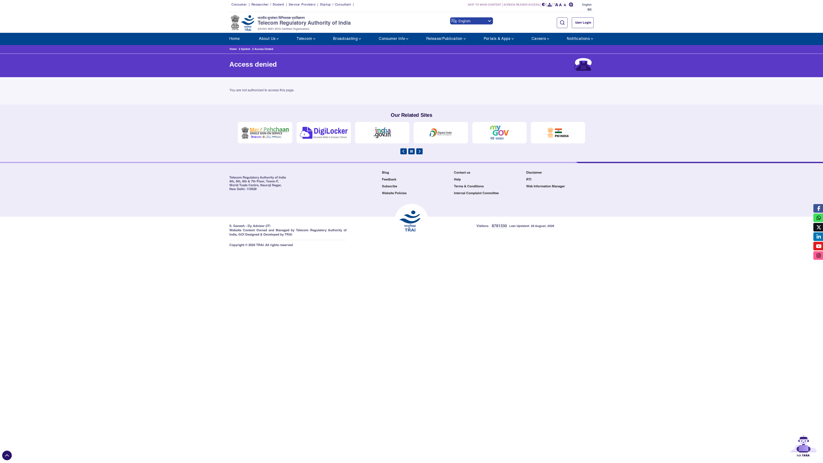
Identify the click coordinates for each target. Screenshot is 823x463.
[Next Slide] (419, 151)
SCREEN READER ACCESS (521, 4)
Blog (385, 172)
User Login (583, 22)
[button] (544, 5)
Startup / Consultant (335, 4)
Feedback (389, 179)
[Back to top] (7, 455)
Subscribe (389, 186)
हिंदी (589, 10)
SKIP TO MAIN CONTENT (484, 4)
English (587, 5)
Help (457, 179)
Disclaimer (534, 172)
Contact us (462, 172)
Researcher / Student (267, 4)
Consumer (239, 4)
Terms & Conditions (469, 186)
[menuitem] (234, 39)
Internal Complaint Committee (476, 193)
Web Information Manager (545, 186)
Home (233, 49)
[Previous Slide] (403, 151)
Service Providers (302, 4)
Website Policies (394, 193)
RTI (528, 179)
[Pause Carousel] (411, 151)
